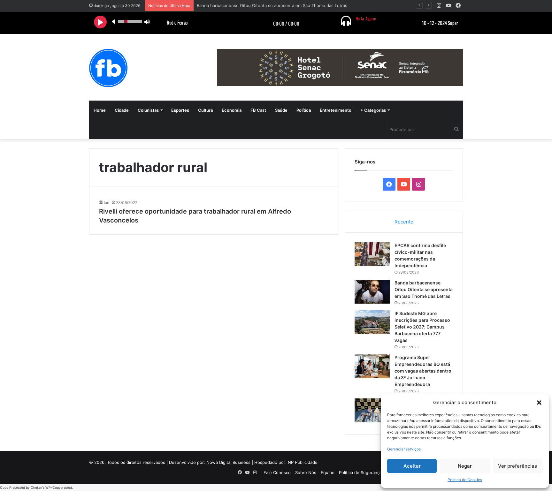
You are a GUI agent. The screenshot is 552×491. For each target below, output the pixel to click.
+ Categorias (373, 110)
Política (303, 110)
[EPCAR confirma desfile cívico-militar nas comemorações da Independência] (372, 254)
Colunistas (148, 110)
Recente (404, 222)
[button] (539, 402)
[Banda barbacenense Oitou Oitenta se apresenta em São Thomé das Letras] (372, 292)
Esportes (180, 110)
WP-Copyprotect (58, 488)
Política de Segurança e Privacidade (374, 472)
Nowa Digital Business (228, 462)
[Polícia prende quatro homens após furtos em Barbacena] (372, 410)
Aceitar (412, 466)
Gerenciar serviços (404, 449)
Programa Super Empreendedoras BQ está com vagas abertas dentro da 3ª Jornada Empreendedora (423, 371)
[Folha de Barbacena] (108, 68)
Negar (465, 466)
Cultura (205, 110)
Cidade (122, 110)
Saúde (281, 110)
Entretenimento (335, 110)
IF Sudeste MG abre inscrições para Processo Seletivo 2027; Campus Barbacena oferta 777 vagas (422, 327)
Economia (231, 110)
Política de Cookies (465, 479)
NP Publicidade (303, 462)
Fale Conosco (277, 472)
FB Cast (258, 110)
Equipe (327, 472)
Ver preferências (517, 466)
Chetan (36, 488)
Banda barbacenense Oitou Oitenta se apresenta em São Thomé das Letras (272, 5)
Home (100, 110)
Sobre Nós (305, 472)
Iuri (106, 202)
